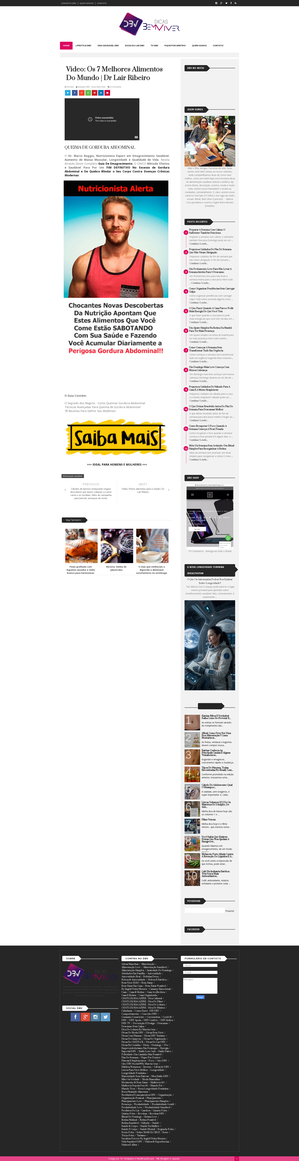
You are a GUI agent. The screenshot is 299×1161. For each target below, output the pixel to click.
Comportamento (130, 1014)
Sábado (145, 1123)
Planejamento (154, 1098)
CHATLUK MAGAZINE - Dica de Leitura (143, 1005)
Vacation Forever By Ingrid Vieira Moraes (143, 1138)
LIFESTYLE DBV (83, 45)
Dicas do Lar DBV (156, 1042)
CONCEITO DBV (68, 3)
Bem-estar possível (155, 986)
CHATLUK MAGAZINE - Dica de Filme (142, 1001)
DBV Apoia (135, 1020)
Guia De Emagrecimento (115, 163)
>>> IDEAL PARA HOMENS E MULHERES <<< (117, 464)
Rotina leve (150, 1117)
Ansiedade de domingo (159, 970)
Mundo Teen (128, 1089)
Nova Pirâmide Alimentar (134, 1092)
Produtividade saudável (157, 1107)
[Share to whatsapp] (88, 93)
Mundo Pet (156, 1086)
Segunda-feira (165, 1129)
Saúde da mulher (149, 1126)
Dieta (146, 1045)
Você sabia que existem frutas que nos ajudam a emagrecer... (215, 839)
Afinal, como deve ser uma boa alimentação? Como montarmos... (216, 735)
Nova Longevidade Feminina (153, 1089)
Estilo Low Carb (147, 1051)
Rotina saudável (130, 1123)
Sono (165, 1132)
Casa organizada (148, 995)
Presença (126, 1104)
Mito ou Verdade (130, 1079)
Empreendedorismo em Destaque (139, 1048)
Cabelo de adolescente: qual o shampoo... (217, 786)
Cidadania (126, 1011)
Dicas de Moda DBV (132, 1033)
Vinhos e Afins (129, 1145)
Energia (164, 1048)
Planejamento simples (156, 1101)
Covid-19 (167, 1017)
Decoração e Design (144, 1023)
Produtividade (141, 1104)
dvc (166, 1045)
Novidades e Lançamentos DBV (138, 1095)
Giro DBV (162, 1061)
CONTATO (102, 3)
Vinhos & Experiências (157, 1142)
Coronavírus (153, 1017)
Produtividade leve (131, 1107)
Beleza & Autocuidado (133, 980)
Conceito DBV (149, 1014)
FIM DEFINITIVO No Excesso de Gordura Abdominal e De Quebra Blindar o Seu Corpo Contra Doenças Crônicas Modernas (117, 171)
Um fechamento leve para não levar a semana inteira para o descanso (210, 271)
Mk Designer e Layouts (168, 1158)
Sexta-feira (127, 1132)
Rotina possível (148, 1120)
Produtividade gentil (163, 1104)
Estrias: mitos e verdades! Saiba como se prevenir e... (216, 717)
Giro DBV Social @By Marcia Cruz (139, 1064)
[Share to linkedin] (101, 93)
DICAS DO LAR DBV (134, 45)
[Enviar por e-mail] (107, 93)
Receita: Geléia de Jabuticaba (116, 568)
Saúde (155, 1123)
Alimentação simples (132, 970)
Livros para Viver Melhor (134, 1070)
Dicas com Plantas (131, 1036)
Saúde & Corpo (129, 1126)
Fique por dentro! (150, 1057)
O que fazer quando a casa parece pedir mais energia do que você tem (211, 310)
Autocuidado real (130, 976)
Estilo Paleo (164, 1051)
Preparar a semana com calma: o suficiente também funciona (207, 231)
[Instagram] (216, 3)
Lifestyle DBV (161, 1067)
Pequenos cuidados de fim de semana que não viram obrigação (210, 251)
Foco (151, 1061)
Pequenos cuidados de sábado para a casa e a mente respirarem (209, 388)
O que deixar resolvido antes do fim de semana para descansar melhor (211, 408)
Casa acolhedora (156, 992)
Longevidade (157, 1070)
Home (66, 45)
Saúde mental (147, 1129)
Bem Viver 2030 (130, 983)
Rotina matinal (129, 1120)
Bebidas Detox (151, 976)
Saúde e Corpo (129, 1129)
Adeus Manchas (129, 964)
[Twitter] (226, 3)
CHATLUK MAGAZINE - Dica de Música (143, 1008)
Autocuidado (154, 973)
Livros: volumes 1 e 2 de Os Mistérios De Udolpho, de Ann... (216, 805)
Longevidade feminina (133, 1073)
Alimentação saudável (72, 476)
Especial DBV (128, 1051)
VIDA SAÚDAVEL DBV (108, 45)
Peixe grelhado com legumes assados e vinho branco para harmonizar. (80, 569)
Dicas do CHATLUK (132, 1042)
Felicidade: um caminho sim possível (141, 1054)
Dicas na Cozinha (130, 1045)
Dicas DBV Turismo (154, 1036)
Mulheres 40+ (157, 1082)
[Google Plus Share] (82, 93)
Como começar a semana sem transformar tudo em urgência (206, 349)
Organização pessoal (132, 1098)
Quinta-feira (128, 1114)
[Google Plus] (221, 3)
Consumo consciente (132, 1017)
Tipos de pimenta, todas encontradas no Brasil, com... (217, 769)
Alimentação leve (130, 967)
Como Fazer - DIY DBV (147, 1011)
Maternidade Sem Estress (135, 1076)
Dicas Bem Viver (155, 1033)
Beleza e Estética (157, 980)
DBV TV (125, 1023)
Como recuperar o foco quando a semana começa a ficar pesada (208, 428)
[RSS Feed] (235, 3)
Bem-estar (147, 983)
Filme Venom (209, 819)
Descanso (162, 1023)
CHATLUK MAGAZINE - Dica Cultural (141, 998)
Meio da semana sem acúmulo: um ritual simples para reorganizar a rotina (211, 447)
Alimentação (147, 964)
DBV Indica (167, 1020)
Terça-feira (127, 1135)
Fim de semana (129, 1057)
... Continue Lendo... (199, 283)
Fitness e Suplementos (133, 1061)
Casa (124, 992)
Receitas (142, 1114)
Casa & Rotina (136, 992)
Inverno (147, 1067)
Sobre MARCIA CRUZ (148, 1132)
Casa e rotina (128, 995)
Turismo (141, 1135)
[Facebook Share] (75, 93)
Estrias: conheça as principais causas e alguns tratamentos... (216, 753)
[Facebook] (231, 3)
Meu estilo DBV (159, 1076)
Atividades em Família (133, 973)
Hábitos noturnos (131, 1067)
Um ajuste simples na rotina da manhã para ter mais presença (210, 329)
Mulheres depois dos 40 (134, 1086)
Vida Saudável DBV (131, 1142)
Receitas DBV (157, 1114)
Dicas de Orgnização (155, 1039)
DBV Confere (151, 1020)
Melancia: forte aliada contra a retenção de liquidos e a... (217, 855)
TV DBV (154, 45)
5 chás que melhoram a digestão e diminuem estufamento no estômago (151, 569)
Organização (165, 1095)
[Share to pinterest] (94, 93)
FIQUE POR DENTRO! (175, 45)
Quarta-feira (160, 1110)
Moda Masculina (151, 1079)
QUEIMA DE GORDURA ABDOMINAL (100, 147)
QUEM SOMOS (86, 3)
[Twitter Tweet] (68, 93)
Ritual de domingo (131, 1117)
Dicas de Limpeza (131, 1039)
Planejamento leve (131, 1101)
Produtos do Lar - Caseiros (135, 1110)
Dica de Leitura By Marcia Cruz (138, 1029)
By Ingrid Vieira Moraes (134, 989)
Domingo (156, 1045)
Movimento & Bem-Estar (134, 1082)
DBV (124, 1020)
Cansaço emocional (160, 989)
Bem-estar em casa (131, 986)
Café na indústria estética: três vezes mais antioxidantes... (216, 874)
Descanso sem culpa (132, 1026)
